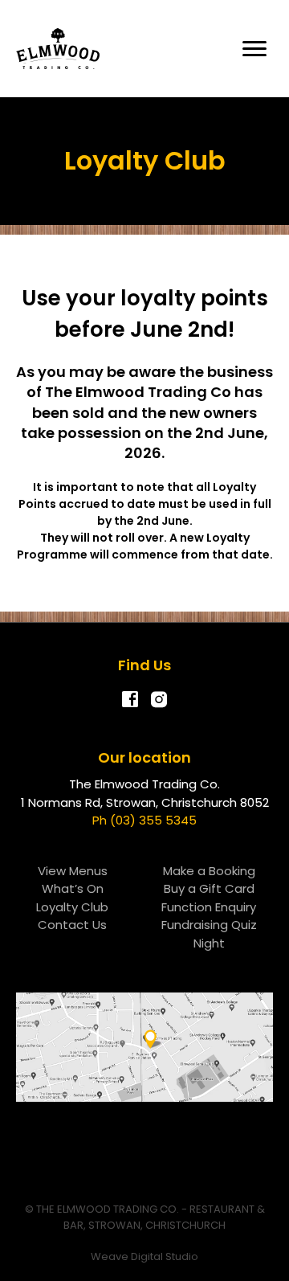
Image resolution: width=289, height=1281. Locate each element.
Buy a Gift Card (209, 888)
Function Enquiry (208, 906)
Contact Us (72, 924)
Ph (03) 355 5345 (144, 820)
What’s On (73, 888)
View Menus (73, 870)
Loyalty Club (72, 906)
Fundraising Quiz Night (209, 934)
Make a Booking (209, 870)
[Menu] (254, 49)
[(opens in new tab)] (144, 1046)
